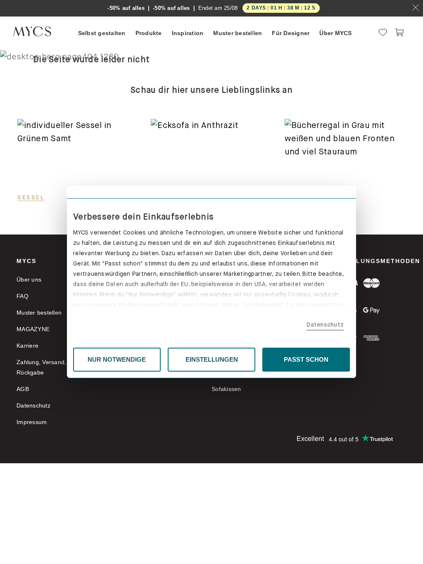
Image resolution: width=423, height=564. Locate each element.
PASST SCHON (306, 359)
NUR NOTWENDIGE (117, 359)
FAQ (23, 296)
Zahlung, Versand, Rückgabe (41, 367)
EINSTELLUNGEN (211, 359)
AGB (23, 389)
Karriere (27, 345)
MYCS (26, 261)
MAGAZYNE (33, 329)
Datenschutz (325, 324)
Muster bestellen (39, 312)
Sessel (31, 197)
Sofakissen (226, 389)
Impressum (32, 422)
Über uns (29, 279)
